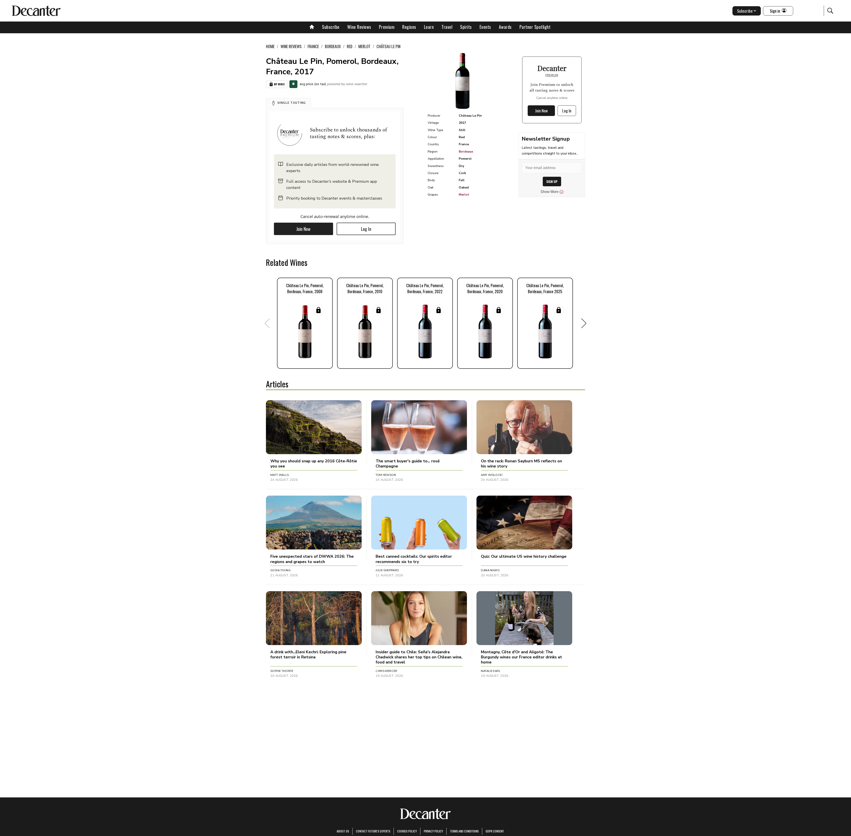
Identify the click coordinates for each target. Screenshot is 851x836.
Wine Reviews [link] (291, 46)
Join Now (303, 229)
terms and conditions (464, 831)
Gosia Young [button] (280, 570)
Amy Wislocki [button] (491, 475)
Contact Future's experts (373, 831)
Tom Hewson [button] (386, 475)
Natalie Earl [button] (491, 671)
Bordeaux (466, 151)
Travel (446, 27)
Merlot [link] (364, 46)
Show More (549, 192)
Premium (387, 27)
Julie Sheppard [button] (387, 570)
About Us (343, 831)
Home (270, 46)
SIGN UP (552, 181)
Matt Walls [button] (279, 475)
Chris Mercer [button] (386, 671)
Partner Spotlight (535, 27)
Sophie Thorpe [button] (281, 671)
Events (485, 27)
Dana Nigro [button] (490, 570)
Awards (505, 27)
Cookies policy (407, 831)
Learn (429, 27)
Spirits (466, 27)
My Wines (279, 84)
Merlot (464, 194)
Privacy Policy (433, 831)
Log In (366, 229)
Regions (409, 27)
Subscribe (331, 27)
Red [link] (349, 46)
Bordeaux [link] (333, 46)
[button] (288, 103)
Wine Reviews (359, 27)
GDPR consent (495, 831)
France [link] (313, 46)
